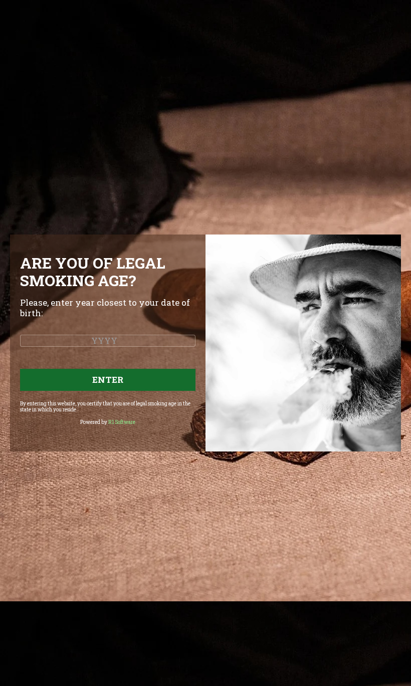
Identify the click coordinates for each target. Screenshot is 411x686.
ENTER (107, 379)
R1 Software (121, 422)
